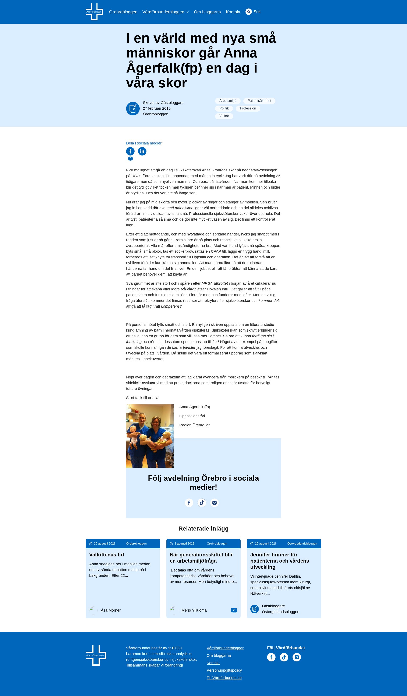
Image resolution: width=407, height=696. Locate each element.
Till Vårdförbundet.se (224, 678)
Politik (224, 108)
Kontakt (233, 12)
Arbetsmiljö (227, 100)
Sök (257, 11)
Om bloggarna (207, 12)
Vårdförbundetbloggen (163, 12)
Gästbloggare (172, 103)
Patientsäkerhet (259, 100)
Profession (248, 108)
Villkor (224, 116)
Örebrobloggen (123, 12)
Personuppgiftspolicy (224, 670)
